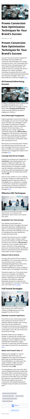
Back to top (15, 410)
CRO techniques (19, 396)
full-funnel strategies (7, 401)
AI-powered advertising (8, 396)
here (25, 77)
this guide (17, 285)
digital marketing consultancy (10, 398)
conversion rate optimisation (9, 393)
